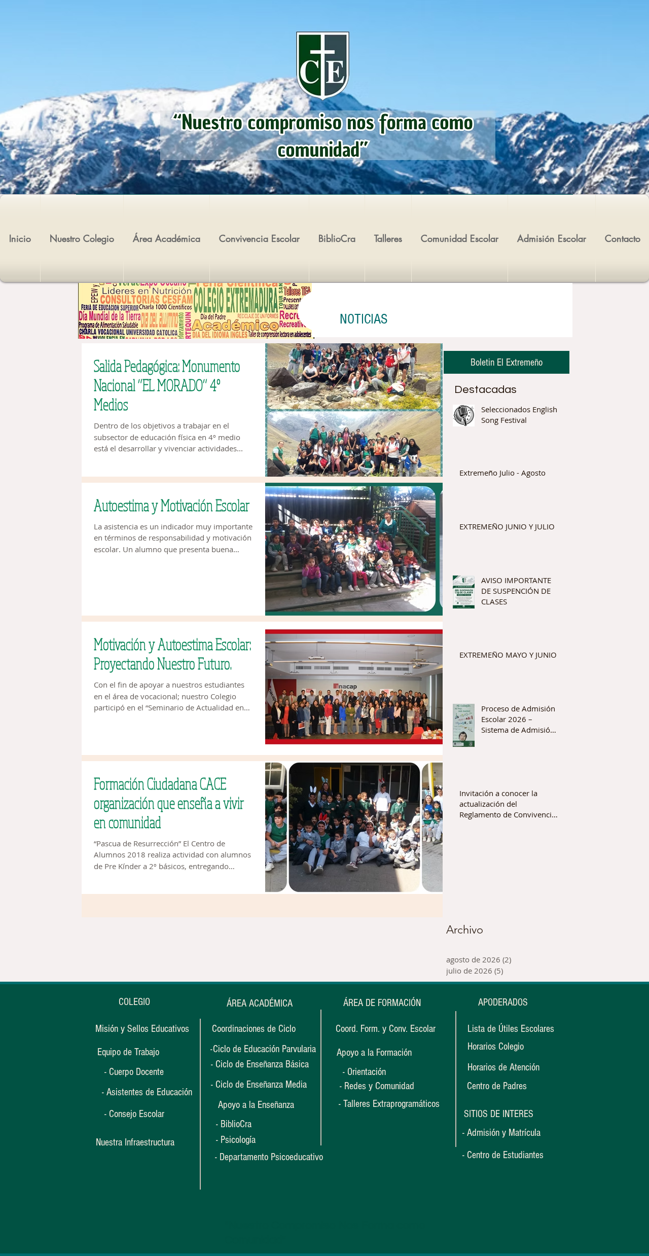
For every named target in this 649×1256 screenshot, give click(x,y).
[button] (498, 1114)
